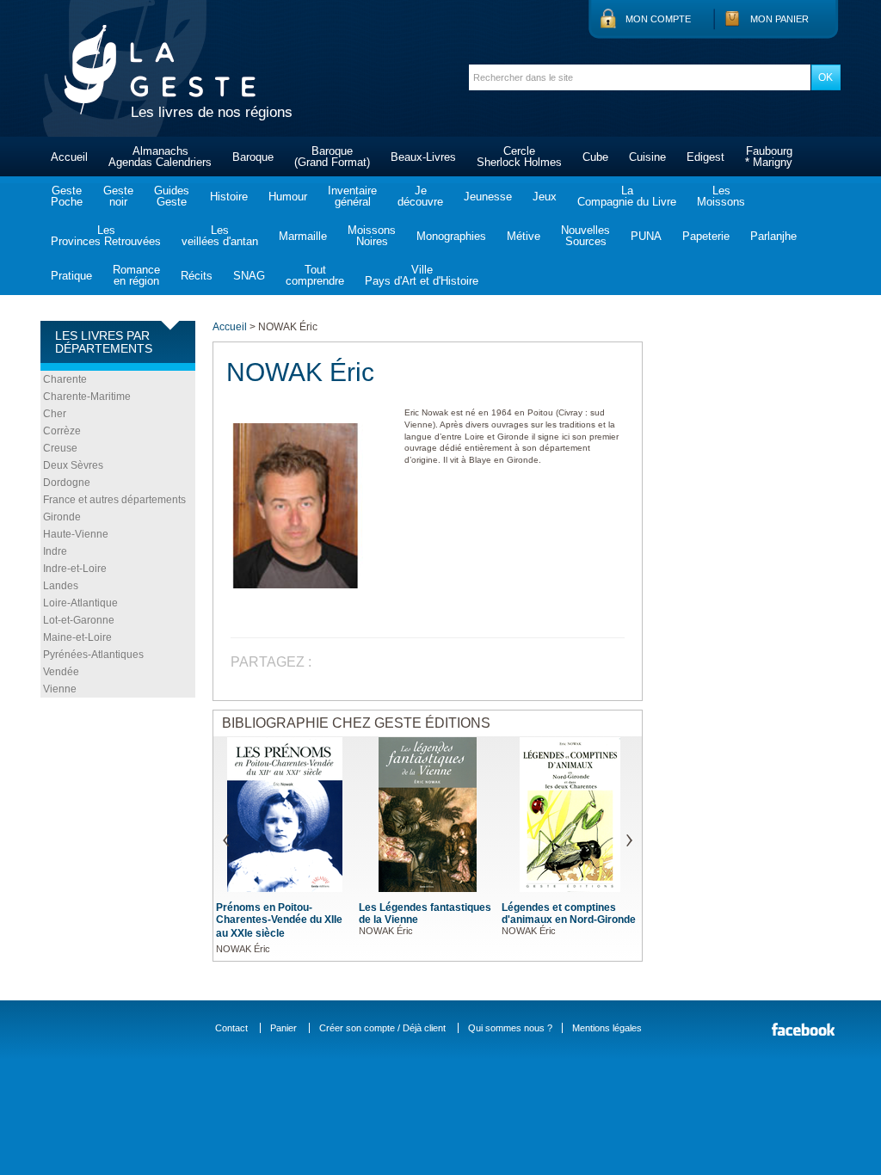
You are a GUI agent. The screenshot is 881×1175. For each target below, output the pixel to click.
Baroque (253, 157)
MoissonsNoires (372, 236)
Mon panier (779, 19)
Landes (60, 586)
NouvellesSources (585, 236)
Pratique (71, 275)
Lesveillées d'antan (220, 236)
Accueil (69, 157)
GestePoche (67, 196)
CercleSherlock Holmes (519, 157)
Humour (287, 196)
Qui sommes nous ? (510, 1028)
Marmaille (303, 236)
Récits (197, 275)
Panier (283, 1028)
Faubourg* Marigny (768, 157)
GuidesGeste (171, 196)
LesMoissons (721, 196)
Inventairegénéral (352, 196)
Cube (595, 157)
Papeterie (706, 236)
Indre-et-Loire (75, 569)
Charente (65, 379)
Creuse (60, 448)
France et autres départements (114, 500)
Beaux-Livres (423, 157)
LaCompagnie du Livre (626, 196)
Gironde (62, 517)
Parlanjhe (773, 236)
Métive (523, 236)
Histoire (229, 196)
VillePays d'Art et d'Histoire (421, 275)
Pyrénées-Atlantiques (93, 655)
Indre (55, 551)
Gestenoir (118, 196)
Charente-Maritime (87, 397)
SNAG (249, 275)
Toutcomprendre (315, 275)
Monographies (451, 236)
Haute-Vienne (75, 534)
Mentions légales (607, 1028)
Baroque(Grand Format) (332, 157)
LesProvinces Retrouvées (106, 236)
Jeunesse (488, 196)
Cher (54, 414)
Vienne (60, 689)
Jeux (545, 196)
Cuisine (647, 157)
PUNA (646, 236)
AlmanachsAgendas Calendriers (160, 157)
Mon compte (658, 19)
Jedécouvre (420, 196)
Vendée (61, 672)
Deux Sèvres (73, 465)
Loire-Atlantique (80, 603)
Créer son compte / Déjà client (382, 1028)
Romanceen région (136, 275)
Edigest (705, 157)
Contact (231, 1028)
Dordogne (66, 483)
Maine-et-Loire (77, 637)
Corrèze (62, 431)
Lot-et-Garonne (78, 620)
